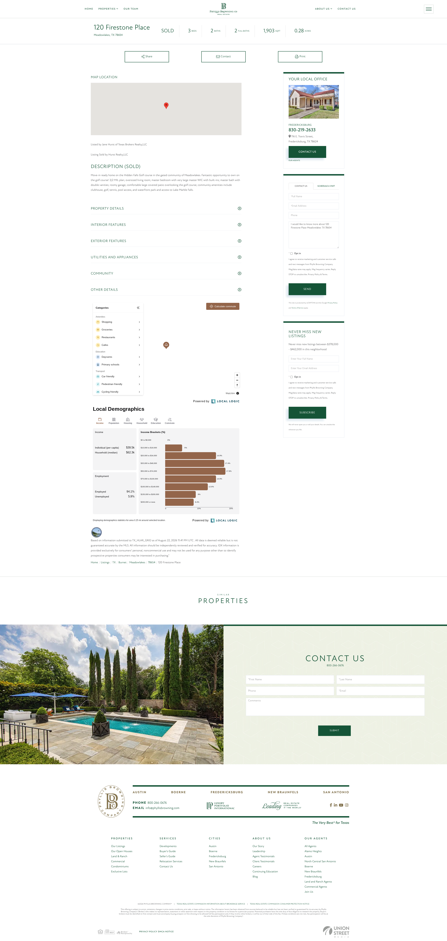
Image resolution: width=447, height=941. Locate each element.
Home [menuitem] (89, 9)
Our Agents (294, 161)
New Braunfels (283, 792)
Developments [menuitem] (168, 846)
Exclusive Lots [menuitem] (119, 871)
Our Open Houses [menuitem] (121, 851)
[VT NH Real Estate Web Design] (336, 932)
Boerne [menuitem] (213, 851)
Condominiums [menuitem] (120, 866)
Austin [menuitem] (212, 846)
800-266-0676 (335, 665)
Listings (105, 562)
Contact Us (307, 152)
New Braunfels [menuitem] (217, 861)
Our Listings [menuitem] (118, 846)
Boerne (178, 792)
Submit (334, 730)
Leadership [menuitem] (259, 851)
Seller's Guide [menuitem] (167, 856)
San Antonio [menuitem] (216, 866)
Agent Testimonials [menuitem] (264, 856)
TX (113, 562)
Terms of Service (297, 308)
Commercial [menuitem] (118, 861)
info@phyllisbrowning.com (162, 808)
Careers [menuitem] (257, 866)
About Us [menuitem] (322, 9)
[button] (166, 106)
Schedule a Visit (326, 186)
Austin (139, 792)
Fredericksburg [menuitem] (217, 856)
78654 (151, 562)
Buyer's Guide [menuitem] (168, 851)
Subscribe (307, 412)
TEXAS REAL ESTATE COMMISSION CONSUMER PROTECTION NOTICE (279, 904)
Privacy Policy (332, 303)
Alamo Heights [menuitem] (313, 851)
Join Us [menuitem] (309, 892)
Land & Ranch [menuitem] (119, 856)
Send (307, 289)
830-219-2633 (302, 130)
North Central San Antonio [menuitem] (320, 861)
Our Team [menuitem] (131, 9)
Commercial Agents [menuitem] (316, 886)
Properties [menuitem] (107, 9)
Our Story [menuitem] (258, 846)
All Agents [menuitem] (310, 846)
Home (94, 562)
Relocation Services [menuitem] (171, 861)
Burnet (122, 562)
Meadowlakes (137, 562)
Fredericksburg (227, 792)
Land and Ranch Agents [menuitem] (318, 881)
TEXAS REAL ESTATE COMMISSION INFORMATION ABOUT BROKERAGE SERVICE (212, 904)
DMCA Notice (166, 932)
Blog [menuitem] (255, 876)
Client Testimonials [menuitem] (263, 861)
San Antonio (336, 792)
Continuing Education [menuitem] (265, 871)
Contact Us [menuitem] (347, 9)
